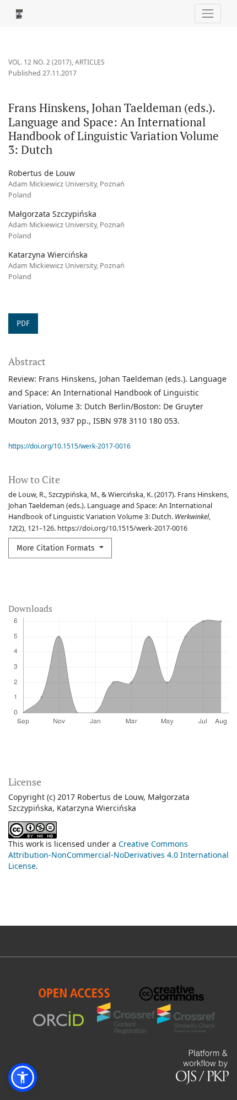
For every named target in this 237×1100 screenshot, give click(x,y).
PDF (23, 323)
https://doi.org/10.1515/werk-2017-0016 (69, 446)
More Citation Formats (57, 548)
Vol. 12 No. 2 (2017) (40, 62)
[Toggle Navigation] (208, 13)
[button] (22, 1077)
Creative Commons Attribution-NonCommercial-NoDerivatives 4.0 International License (118, 855)
